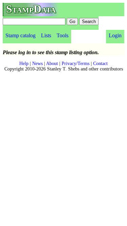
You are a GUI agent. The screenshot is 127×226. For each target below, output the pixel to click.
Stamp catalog (20, 35)
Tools (62, 35)
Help (23, 63)
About (52, 63)
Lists (46, 35)
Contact (100, 63)
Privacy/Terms (75, 63)
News (37, 63)
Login (115, 35)
